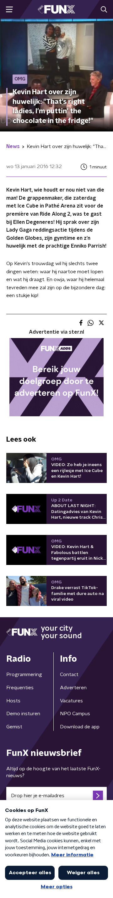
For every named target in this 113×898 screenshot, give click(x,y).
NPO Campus (75, 713)
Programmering (24, 674)
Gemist (14, 726)
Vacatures (71, 700)
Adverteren (73, 687)
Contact (69, 674)
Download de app (80, 726)
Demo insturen (23, 713)
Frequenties (20, 687)
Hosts (13, 700)
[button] (9, 9)
